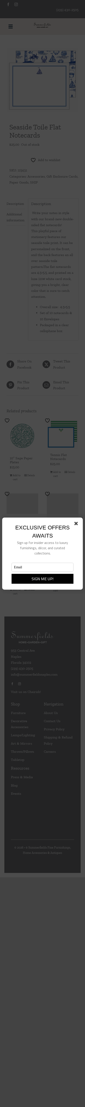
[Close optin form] (77, 524)
